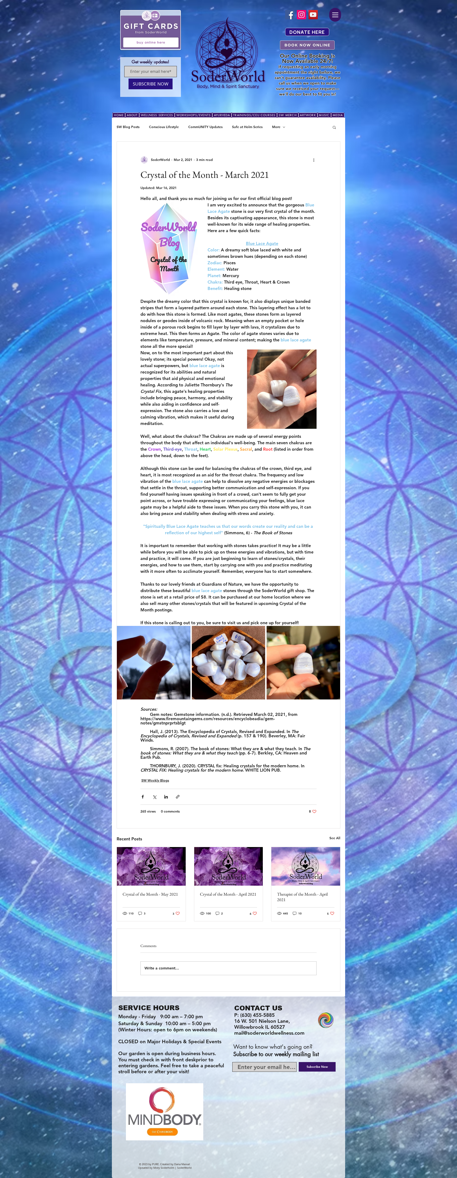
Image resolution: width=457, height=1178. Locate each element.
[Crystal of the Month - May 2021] (151, 866)
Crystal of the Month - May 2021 (150, 894)
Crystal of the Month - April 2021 (228, 894)
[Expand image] (153, 662)
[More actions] (314, 160)
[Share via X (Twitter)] (154, 796)
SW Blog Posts (128, 127)
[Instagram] (301, 14)
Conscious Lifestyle (164, 127)
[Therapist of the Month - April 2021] (305, 866)
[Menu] (335, 15)
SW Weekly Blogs (155, 780)
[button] (334, 127)
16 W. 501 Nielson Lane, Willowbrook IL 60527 (262, 1024)
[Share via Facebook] (142, 796)
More (276, 127)
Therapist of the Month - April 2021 (302, 896)
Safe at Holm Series (247, 127)
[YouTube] (313, 14)
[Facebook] (289, 14)
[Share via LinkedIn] (166, 796)
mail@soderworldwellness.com (269, 1033)
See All (334, 838)
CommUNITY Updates (205, 127)
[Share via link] (177, 796)
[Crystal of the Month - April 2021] (228, 866)
